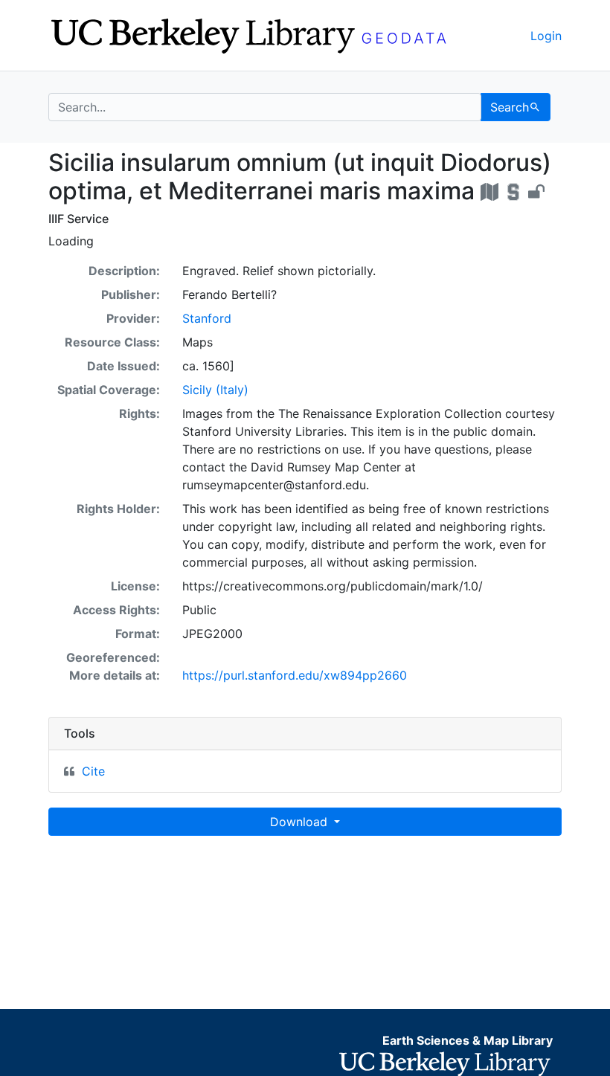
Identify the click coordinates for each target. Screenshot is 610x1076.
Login (546, 35)
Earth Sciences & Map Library (467, 1040)
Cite (93, 771)
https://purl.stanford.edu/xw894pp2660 (294, 675)
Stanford (206, 318)
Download (300, 821)
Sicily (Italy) (215, 389)
